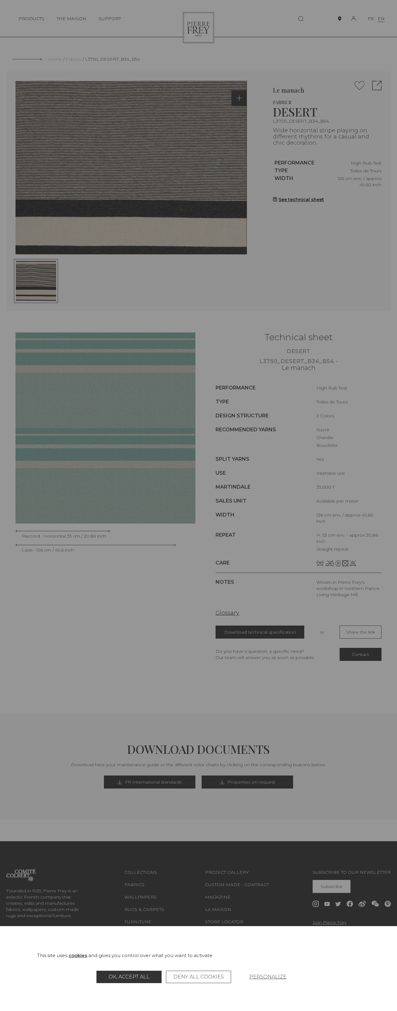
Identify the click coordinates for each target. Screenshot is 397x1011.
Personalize (268, 977)
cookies (78, 955)
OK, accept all (129, 977)
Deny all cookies (198, 977)
